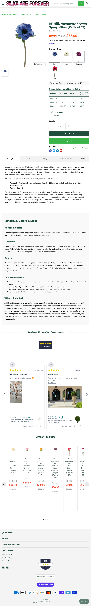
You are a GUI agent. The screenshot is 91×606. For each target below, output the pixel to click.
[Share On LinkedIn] (57, 150)
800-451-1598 (7, 558)
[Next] (86, 394)
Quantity (52, 121)
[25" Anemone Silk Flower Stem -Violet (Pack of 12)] (83, 452)
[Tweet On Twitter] (54, 150)
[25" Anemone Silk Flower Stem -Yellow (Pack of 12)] (13, 452)
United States (44, 576)
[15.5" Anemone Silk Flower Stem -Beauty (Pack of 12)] (69, 452)
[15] (5, 72)
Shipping (44, 159)
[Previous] (4, 394)
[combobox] (64, 3)
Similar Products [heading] (45, 436)
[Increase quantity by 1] (68, 126)
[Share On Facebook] (50, 150)
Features (28, 159)
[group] (13, 478)
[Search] (81, 3)
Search (45, 600)
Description (10, 159)
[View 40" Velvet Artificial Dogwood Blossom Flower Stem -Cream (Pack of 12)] (39, 419)
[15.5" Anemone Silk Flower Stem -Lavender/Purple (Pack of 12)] (55, 452)
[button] (16, 392)
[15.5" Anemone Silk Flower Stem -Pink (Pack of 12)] (27, 452)
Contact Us (5, 561)
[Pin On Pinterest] (61, 150)
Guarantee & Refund (64, 159)
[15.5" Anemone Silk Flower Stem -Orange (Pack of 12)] (41, 452)
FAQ (83, 159)
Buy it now (69, 141)
